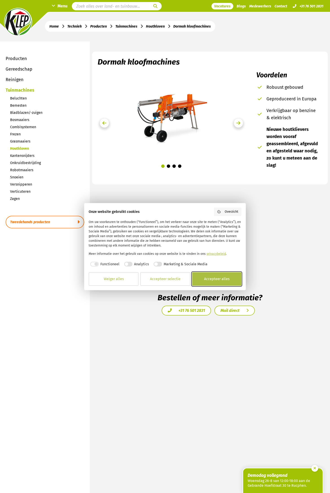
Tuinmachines (126, 26)
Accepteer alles (216, 279)
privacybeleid (216, 254)
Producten (98, 26)
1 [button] (163, 166)
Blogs (241, 6)
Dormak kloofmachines (192, 26)
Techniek (74, 26)
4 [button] (179, 166)
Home (54, 26)
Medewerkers (260, 6)
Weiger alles (114, 279)
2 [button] (168, 166)
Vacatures (222, 6)
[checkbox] (104, 264)
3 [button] (174, 166)
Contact (281, 6)
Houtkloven (155, 26)
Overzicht (231, 212)
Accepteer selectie (165, 279)
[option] (171, 116)
